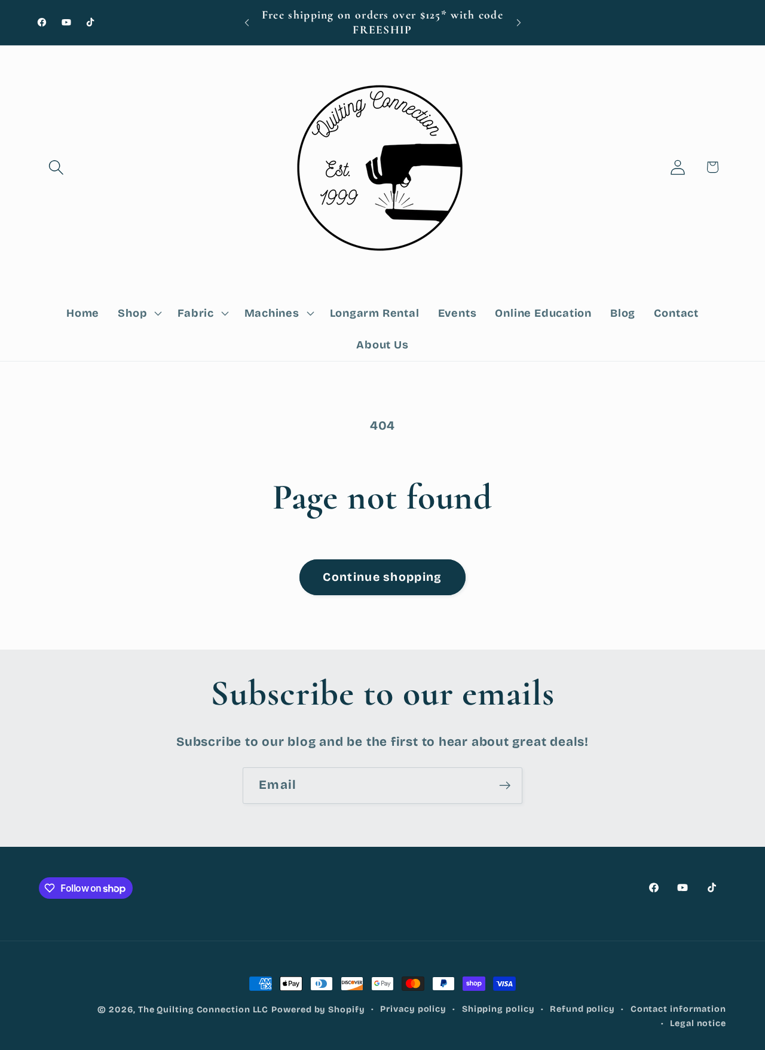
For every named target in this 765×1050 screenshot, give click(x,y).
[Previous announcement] (247, 22)
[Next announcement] (519, 22)
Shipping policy (498, 1009)
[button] (56, 167)
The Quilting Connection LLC (203, 1010)
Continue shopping (382, 577)
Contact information (678, 1009)
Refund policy (582, 1009)
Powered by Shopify (318, 1010)
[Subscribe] (505, 785)
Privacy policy (413, 1009)
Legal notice (698, 1023)
